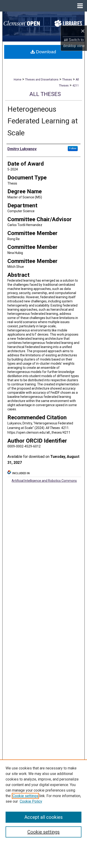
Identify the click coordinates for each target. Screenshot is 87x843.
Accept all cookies (43, 817)
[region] (43, 801)
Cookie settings (25, 796)
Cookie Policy (31, 801)
